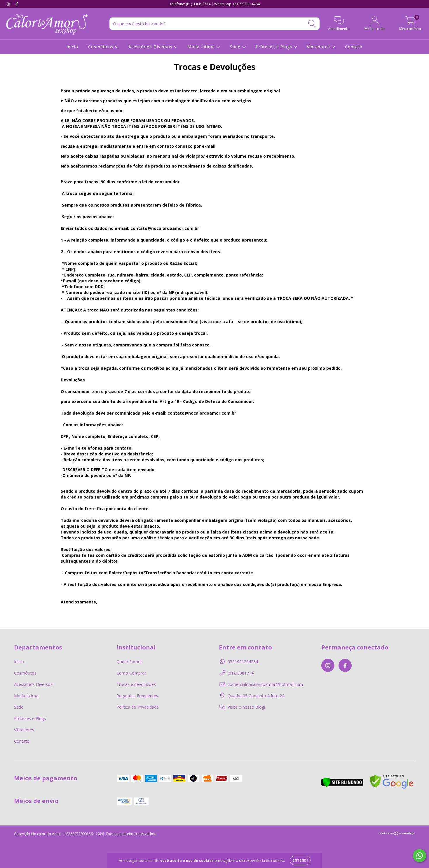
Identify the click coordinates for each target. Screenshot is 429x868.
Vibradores (319, 47)
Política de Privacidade (137, 707)
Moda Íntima (201, 47)
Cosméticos (101, 47)
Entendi (300, 860)
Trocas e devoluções (136, 684)
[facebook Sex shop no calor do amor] (17, 4)
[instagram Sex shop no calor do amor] (8, 4)
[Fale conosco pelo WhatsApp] (419, 855)
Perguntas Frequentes (137, 695)
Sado (236, 47)
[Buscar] (312, 24)
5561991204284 (243, 661)
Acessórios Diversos (151, 47)
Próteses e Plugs (275, 47)
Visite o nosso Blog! (246, 707)
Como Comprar (131, 673)
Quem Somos (129, 661)
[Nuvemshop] (397, 833)
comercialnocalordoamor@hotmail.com (265, 684)
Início (72, 47)
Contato (353, 47)
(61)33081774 (241, 673)
